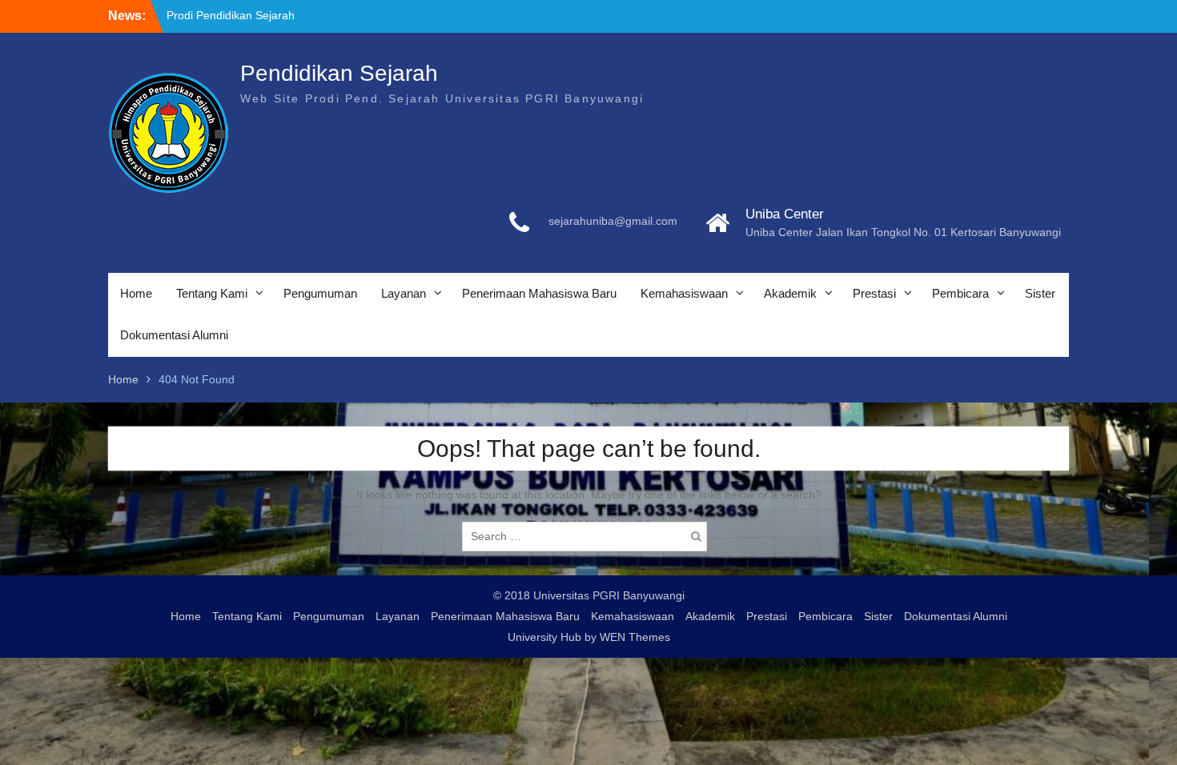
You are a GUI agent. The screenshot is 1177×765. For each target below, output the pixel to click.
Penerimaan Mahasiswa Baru (539, 293)
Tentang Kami (211, 293)
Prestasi (874, 293)
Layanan (403, 293)
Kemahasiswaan (684, 293)
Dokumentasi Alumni (174, 335)
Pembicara (960, 293)
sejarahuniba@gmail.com (612, 220)
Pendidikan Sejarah (339, 73)
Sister (1040, 293)
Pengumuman (320, 293)
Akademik (790, 293)
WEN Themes (635, 637)
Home (136, 293)
